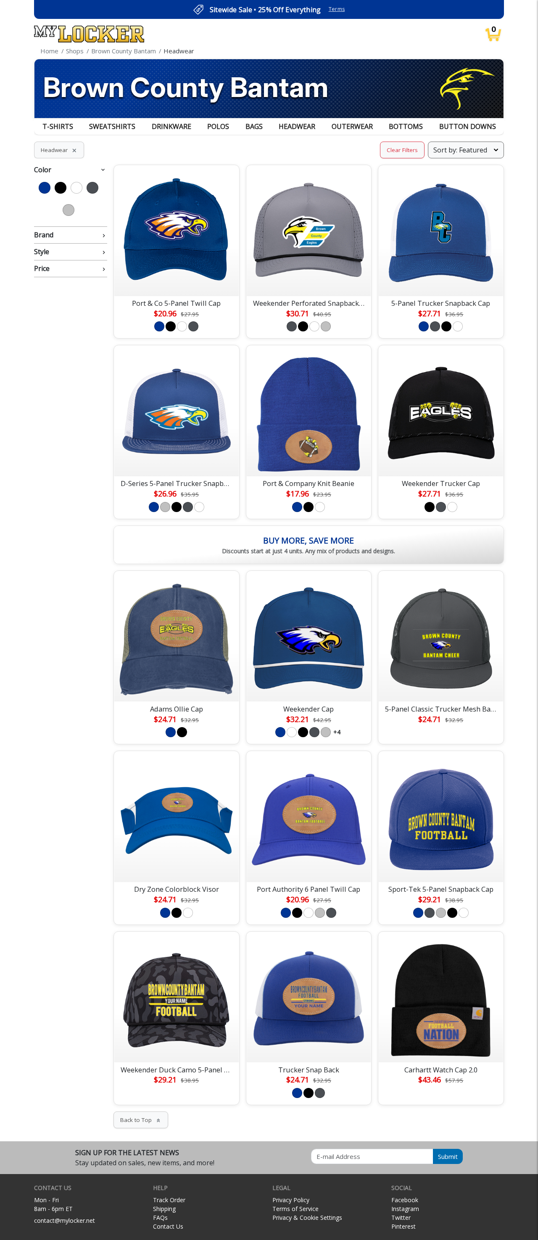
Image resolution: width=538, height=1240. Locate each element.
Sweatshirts (112, 126)
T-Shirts (57, 126)
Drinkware (171, 126)
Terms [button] (337, 9)
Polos (218, 126)
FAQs (160, 1218)
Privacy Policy (290, 1200)
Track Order (169, 1200)
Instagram (405, 1209)
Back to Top (140, 1120)
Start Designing (176, 280)
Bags (254, 126)
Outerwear (352, 126)
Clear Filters (402, 150)
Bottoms (406, 126)
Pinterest (403, 1226)
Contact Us (168, 1226)
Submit (448, 1156)
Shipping (164, 1209)
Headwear (297, 126)
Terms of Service (295, 1209)
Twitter (401, 1218)
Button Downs (467, 126)
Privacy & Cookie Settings (307, 1218)
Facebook (404, 1200)
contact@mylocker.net (64, 1220)
